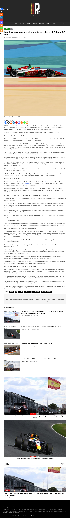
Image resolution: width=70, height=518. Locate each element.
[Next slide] (64, 464)
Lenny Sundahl (25, 346)
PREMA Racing (35, 291)
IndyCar (35, 23)
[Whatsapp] (24, 122)
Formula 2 (7, 28)
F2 (16, 291)
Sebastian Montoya (46, 291)
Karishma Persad (25, 315)
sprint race (26, 183)
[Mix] (22, 122)
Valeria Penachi (25, 361)
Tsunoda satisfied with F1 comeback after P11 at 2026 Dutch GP (38, 359)
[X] (8, 122)
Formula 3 (33, 413)
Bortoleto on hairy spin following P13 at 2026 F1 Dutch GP (36, 343)
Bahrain (11, 291)
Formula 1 (21, 23)
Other (47, 23)
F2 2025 (21, 291)
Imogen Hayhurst (25, 329)
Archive (54, 23)
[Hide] (0, 33)
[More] (27, 122)
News (11, 28)
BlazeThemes (34, 515)
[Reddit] (11, 122)
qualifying (45, 181)
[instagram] (6, 10)
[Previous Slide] (62, 464)
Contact (16, 507)
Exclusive (41, 23)
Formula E (28, 23)
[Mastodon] (19, 122)
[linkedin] (7, 10)
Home (15, 23)
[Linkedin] (14, 122)
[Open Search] (63, 23)
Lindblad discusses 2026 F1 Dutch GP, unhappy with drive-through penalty (41, 326)
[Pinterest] (16, 122)
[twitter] (4, 10)
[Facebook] (6, 122)
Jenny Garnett (8, 37)
